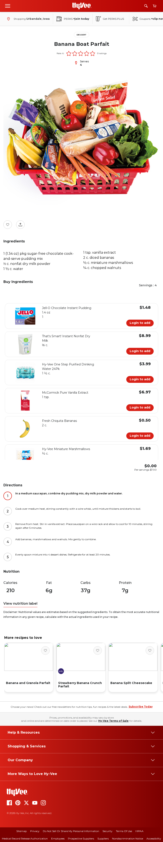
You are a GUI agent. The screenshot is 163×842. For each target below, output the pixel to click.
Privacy (34, 831)
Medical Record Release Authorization (25, 838)
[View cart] (154, 6)
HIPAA (139, 831)
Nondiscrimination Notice (127, 838)
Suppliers (103, 838)
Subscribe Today (141, 706)
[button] (69, 53)
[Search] (146, 6)
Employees (58, 838)
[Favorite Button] (7, 224)
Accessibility (153, 838)
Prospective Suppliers (81, 838)
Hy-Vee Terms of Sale (113, 720)
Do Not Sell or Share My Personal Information (71, 831)
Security (107, 831)
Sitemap (21, 831)
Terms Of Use (124, 831)
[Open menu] (7, 5)
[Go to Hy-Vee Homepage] (81, 6)
